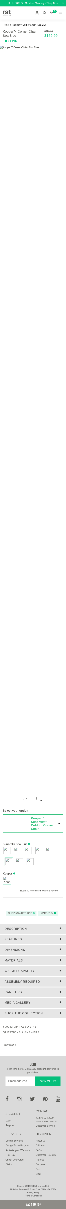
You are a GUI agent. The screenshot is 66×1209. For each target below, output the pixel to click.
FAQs (39, 1150)
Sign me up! (48, 1081)
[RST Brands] (7, 12)
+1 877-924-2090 (45, 1117)
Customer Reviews (46, 1155)
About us (40, 1140)
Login (8, 1120)
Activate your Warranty (18, 1150)
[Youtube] (58, 1100)
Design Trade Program (17, 1145)
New (38, 1169)
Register (10, 1125)
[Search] (44, 13)
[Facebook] (7, 1100)
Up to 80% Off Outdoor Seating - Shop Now (33, 3)
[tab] (33, 929)
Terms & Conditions (33, 1196)
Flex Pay (10, 1155)
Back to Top (33, 1204)
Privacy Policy (33, 1192)
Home (6, 25)
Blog (38, 1174)
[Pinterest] (45, 1100)
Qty (25, 798)
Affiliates (40, 1145)
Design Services (14, 1140)
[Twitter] (32, 1100)
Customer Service (45, 1125)
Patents (40, 1159)
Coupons (40, 1164)
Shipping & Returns (20, 913)
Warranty (47, 913)
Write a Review (50, 890)
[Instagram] (19, 1100)
